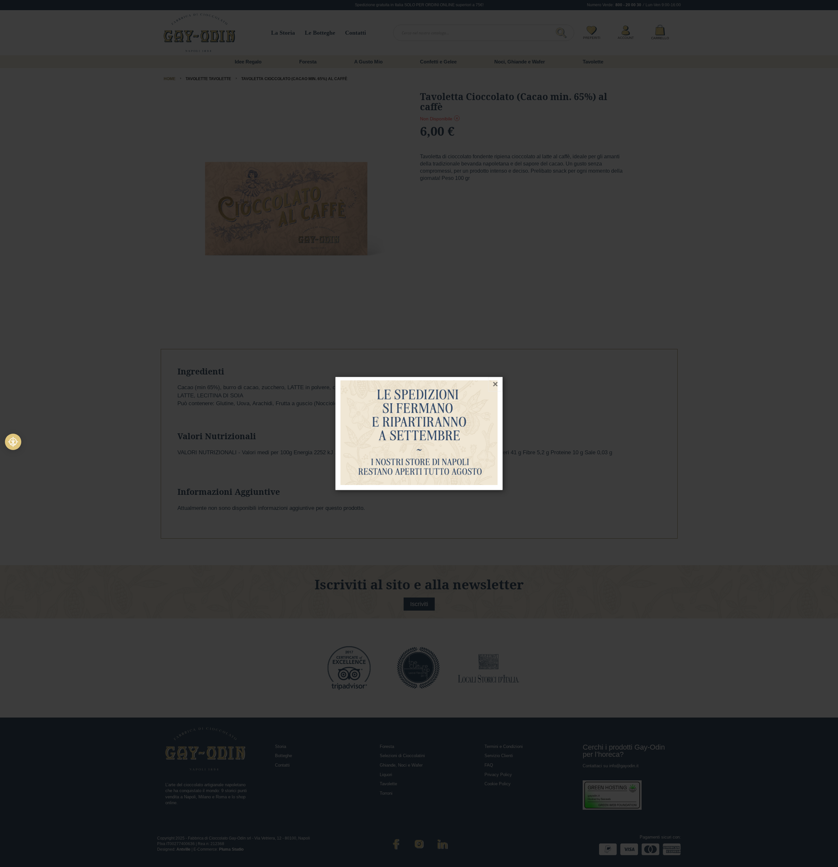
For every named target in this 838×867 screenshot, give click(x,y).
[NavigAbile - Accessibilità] (13, 442)
